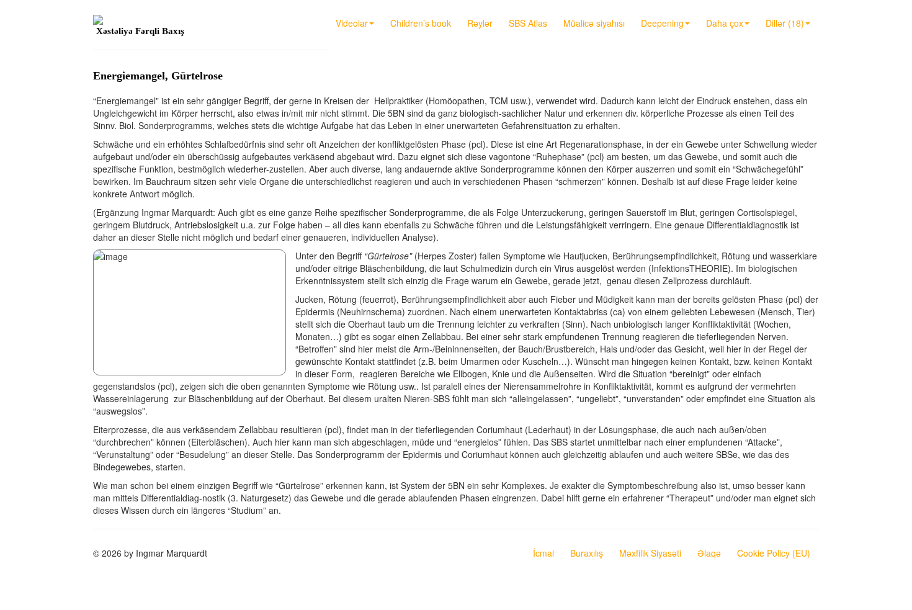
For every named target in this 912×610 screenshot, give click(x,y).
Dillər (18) (785, 23)
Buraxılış (586, 553)
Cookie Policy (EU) (773, 553)
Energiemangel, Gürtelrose (158, 76)
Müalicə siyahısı (594, 23)
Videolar (352, 23)
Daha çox (724, 23)
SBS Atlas (528, 23)
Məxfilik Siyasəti (650, 553)
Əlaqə (709, 553)
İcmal (543, 553)
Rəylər (480, 23)
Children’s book (420, 23)
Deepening (662, 23)
